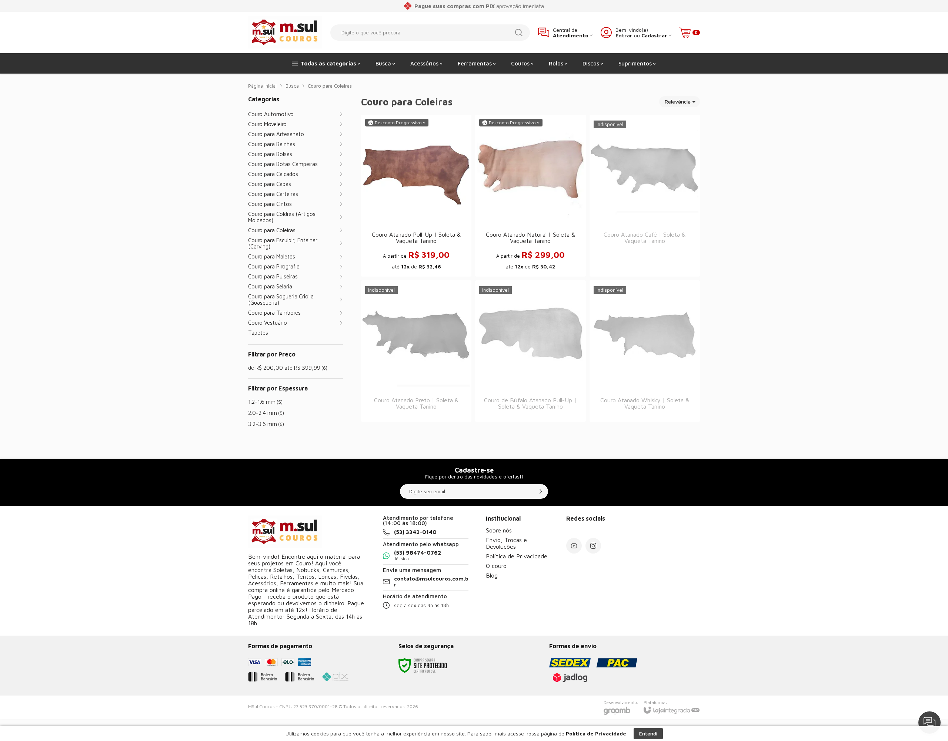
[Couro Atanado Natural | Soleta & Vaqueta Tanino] (530, 195)
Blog (492, 575)
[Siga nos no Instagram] (593, 546)
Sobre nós (499, 530)
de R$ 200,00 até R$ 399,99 (287, 368)
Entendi (648, 733)
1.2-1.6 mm (265, 402)
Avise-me (644, 261)
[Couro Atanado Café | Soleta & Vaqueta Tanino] (645, 195)
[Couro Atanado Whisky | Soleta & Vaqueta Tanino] (645, 351)
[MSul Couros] (285, 32)
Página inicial (262, 86)
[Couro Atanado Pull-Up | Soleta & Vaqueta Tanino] (416, 195)
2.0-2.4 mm (266, 413)
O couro (496, 565)
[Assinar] (540, 491)
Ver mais (416, 219)
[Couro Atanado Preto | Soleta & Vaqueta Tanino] (416, 351)
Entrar (623, 35)
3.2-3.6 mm (266, 424)
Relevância (678, 101)
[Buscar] (518, 32)
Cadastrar (654, 35)
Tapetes (258, 332)
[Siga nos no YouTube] (574, 546)
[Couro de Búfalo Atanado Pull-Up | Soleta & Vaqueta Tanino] (530, 351)
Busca (292, 86)
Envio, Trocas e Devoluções (506, 543)
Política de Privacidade (516, 556)
